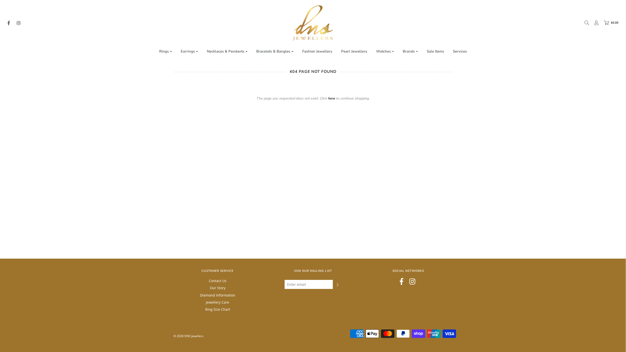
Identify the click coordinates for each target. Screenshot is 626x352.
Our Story (217, 288)
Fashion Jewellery (317, 51)
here (331, 98)
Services (460, 51)
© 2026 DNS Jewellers (188, 336)
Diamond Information (217, 295)
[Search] (584, 23)
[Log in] (594, 23)
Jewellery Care (217, 302)
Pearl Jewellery (354, 51)
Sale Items (435, 51)
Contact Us (217, 280)
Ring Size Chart (217, 309)
